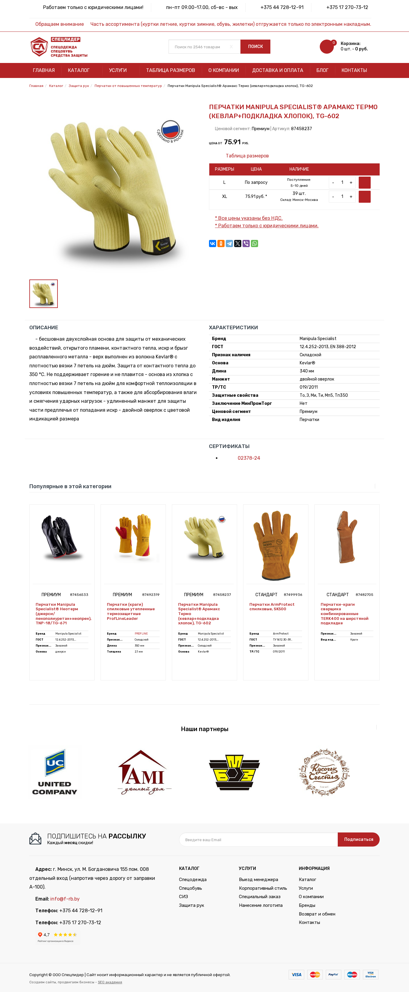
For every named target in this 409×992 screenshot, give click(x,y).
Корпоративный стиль (263, 888)
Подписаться (358, 839)
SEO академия (110, 982)
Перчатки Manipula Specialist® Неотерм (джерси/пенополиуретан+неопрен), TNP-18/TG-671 (62, 613)
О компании (223, 70)
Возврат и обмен (317, 914)
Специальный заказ (260, 896)
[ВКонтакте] (212, 243)
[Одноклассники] (221, 243)
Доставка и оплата (277, 70)
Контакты (354, 70)
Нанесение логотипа (261, 905)
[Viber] (246, 243)
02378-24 (248, 458)
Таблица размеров (170, 70)
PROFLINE (141, 633)
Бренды (307, 905)
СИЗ (183, 896)
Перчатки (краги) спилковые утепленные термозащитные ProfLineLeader (131, 611)
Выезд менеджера (258, 879)
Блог (322, 70)
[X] (237, 243)
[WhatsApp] (254, 243)
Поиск (255, 46)
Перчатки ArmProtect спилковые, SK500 (272, 606)
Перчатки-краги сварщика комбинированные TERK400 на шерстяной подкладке (345, 613)
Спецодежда (193, 879)
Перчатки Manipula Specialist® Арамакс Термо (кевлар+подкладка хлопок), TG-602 (199, 613)
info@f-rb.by (65, 899)
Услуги (118, 70)
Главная (44, 70)
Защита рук (191, 905)
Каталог (79, 70)
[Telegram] (229, 243)
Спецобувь (190, 888)
